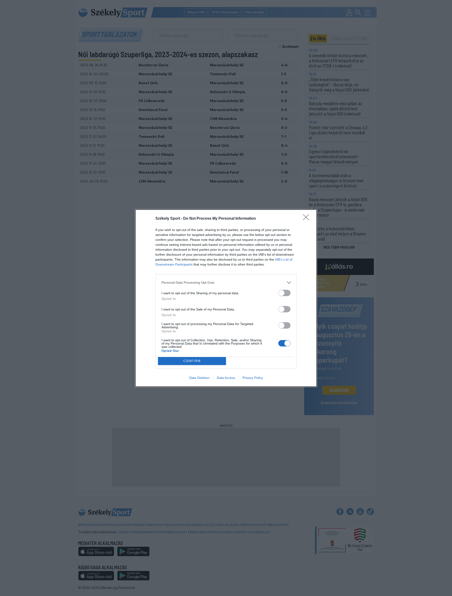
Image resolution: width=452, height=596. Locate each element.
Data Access (226, 378)
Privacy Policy (252, 378)
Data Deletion (199, 378)
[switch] (284, 293)
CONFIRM (192, 361)
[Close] (307, 218)
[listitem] (226, 282)
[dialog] (226, 298)
